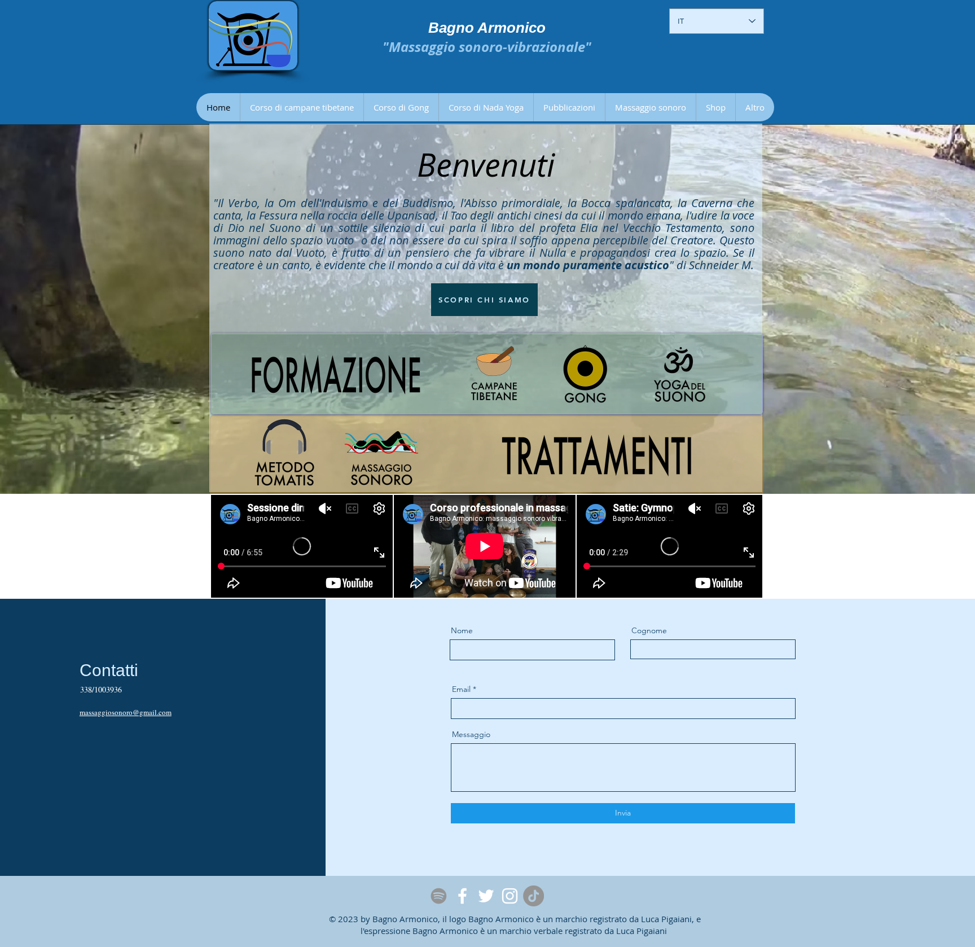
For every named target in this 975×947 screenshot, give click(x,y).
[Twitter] (486, 895)
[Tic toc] (533, 895)
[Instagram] (509, 895)
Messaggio (471, 734)
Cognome (649, 630)
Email (461, 689)
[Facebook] (462, 895)
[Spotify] (438, 895)
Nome (462, 630)
